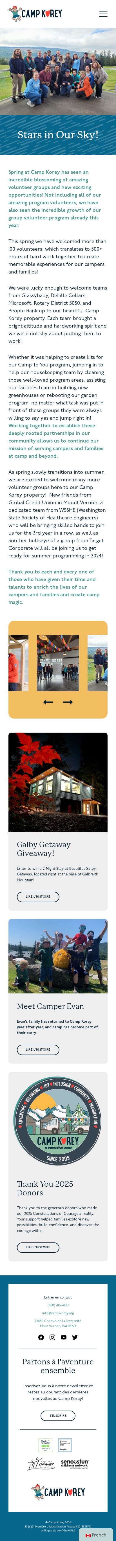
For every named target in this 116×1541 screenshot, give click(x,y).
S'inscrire (58, 1416)
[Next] (68, 702)
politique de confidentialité (58, 1530)
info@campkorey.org (58, 1313)
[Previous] (48, 702)
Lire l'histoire (38, 897)
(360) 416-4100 (58, 1305)
